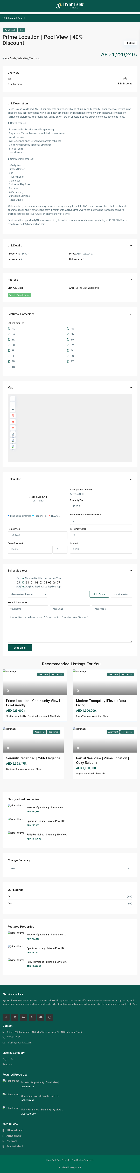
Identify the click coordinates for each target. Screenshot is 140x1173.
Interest (74, 543)
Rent (10, 903)
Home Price (14, 529)
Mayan (79, 773)
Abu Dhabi (10, 58)
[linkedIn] (23, 1017)
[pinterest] (32, 1017)
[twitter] (14, 1017)
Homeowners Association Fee (85, 514)
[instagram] (49, 1017)
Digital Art (76, 1167)
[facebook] (6, 1017)
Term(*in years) (78, 529)
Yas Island (34, 58)
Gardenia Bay (12, 769)
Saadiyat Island (14, 1146)
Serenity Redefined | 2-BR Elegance (33, 758)
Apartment (10, 30)
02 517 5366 (13, 1037)
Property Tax (76, 500)
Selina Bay (22, 58)
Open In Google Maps (19, 295)
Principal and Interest (81, 489)
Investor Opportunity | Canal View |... (46, 807)
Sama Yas (81, 716)
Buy (21, 30)
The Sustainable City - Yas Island (22, 716)
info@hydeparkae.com (19, 1042)
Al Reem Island (14, 1130)
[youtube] (40, 1017)
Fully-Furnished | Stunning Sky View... (47, 834)
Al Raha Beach (14, 1135)
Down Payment (15, 543)
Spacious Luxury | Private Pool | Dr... (47, 821)
